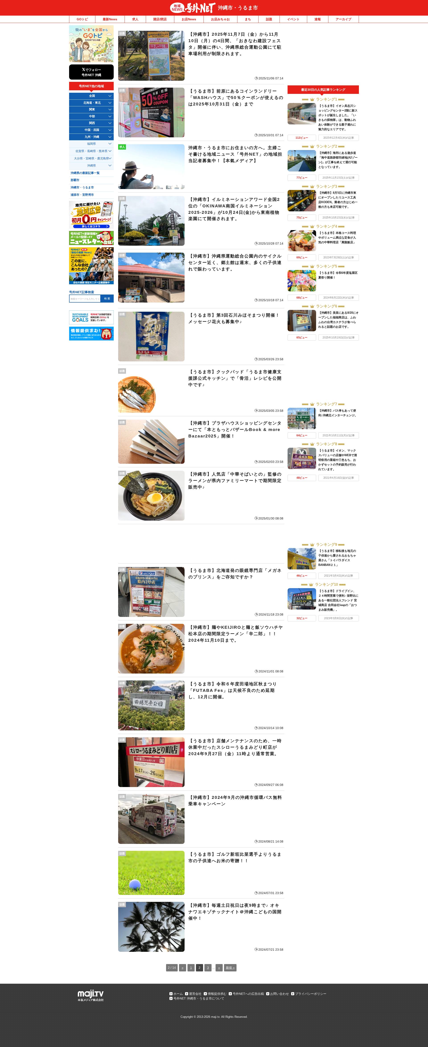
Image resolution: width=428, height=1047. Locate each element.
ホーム (178, 993)
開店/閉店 (160, 19)
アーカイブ (343, 19)
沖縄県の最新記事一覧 (85, 173)
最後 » (230, 967)
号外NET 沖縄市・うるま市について (198, 998)
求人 (135, 19)
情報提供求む (217, 993)
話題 (269, 19)
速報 (318, 19)
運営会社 (195, 993)
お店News (189, 19)
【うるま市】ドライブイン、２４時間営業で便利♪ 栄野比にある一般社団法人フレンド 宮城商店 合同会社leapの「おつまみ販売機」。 (338, 600)
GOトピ (82, 19)
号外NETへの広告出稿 (248, 993)
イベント (293, 19)
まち (248, 19)
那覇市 (75, 180)
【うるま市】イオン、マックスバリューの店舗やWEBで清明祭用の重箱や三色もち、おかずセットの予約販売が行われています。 (337, 460)
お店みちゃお (220, 19)
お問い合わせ (279, 993)
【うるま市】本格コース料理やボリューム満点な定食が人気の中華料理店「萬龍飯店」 (337, 237)
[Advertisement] (201, 543)
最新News (110, 19)
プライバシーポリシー (310, 993)
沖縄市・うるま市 (238, 7)
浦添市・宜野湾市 (82, 194)
